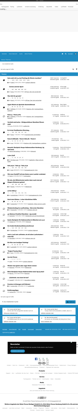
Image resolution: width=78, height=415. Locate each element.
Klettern (47, 408)
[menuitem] (70, 54)
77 (22, 98)
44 (12, 201)
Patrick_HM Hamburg (15, 151)
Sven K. (12, 100)
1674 (13, 80)
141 (22, 132)
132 (19, 167)
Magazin (8, 373)
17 (12, 157)
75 (17, 98)
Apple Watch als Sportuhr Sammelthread (21, 104)
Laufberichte (26, 126)
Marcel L (12, 273)
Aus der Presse (12, 257)
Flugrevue (41, 408)
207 (25, 184)
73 (12, 98)
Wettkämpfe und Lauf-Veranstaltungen (35, 216)
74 (15, 98)
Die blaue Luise (14, 160)
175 (25, 193)
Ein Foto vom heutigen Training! (17, 242)
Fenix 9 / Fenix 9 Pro (14, 115)
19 (17, 157)
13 (15, 141)
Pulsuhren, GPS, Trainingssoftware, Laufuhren (35, 143)
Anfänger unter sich (32, 210)
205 (19, 184)
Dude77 (13, 82)
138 (13, 132)
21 (22, 157)
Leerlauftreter (14, 195)
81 (12, 244)
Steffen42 (13, 109)
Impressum (21, 365)
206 (22, 184)
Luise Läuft (11, 155)
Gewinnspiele (45, 379)
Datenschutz (39, 329)
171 (13, 193)
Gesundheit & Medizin (30, 280)
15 (20, 141)
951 (25, 89)
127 (22, 228)
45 (15, 201)
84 (20, 244)
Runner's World (40, 410)
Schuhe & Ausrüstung (30, 6)
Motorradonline (71, 408)
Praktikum (42, 367)
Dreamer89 (14, 210)
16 (22, 141)
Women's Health (50, 410)
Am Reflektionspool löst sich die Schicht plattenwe (20, 319)
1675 (17, 80)
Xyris (61, 208)
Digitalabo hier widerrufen (52, 367)
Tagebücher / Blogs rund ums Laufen (37, 204)
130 (13, 167)
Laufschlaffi (13, 247)
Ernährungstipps (13, 290)
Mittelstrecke (28, 186)
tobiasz (62, 174)
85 (22, 244)
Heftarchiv (49, 384)
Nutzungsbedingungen (35, 365)
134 (25, 167)
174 (22, 193)
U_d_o (11, 126)
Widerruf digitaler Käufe (60, 373)
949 (19, 89)
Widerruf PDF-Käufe (73, 373)
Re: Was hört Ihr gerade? (51, 317)
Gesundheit (49, 6)
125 (16, 228)
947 (13, 89)
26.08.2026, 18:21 (48, 321)
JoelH (11, 261)
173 (19, 193)
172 (16, 193)
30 (12, 106)
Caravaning (29, 408)
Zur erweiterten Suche (7, 64)
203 (13, 184)
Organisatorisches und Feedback (32, 134)
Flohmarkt (33, 151)
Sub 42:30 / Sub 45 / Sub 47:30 (17, 165)
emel (12, 170)
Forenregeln (31, 329)
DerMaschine (14, 230)
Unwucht (62, 190)
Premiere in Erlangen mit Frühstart (18, 284)
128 (25, 228)
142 (25, 132)
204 (16, 184)
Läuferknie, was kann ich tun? (19, 277)
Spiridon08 (12, 216)
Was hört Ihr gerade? (14, 96)
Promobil (32, 410)
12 (12, 141)
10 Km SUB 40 (11, 191)
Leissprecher (14, 204)
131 (16, 167)
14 (17, 141)
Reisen (32, 373)
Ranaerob (12, 267)
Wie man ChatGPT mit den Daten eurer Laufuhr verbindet (26, 174)
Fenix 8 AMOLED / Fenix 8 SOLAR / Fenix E (21, 139)
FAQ (19, 329)
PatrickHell (12, 238)
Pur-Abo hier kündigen (46, 373)
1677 (24, 80)
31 (15, 106)
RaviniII (62, 155)
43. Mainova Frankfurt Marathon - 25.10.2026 (21, 214)
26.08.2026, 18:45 (12, 321)
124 (13, 228)
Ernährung (41, 6)
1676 (20, 80)
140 (19, 132)
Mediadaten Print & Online (38, 384)
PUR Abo (37, 373)
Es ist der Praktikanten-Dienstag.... (18, 130)
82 (15, 244)
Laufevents (19, 6)
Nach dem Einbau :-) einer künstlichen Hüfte (22, 199)
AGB (27, 365)
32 (17, 106)
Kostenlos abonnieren (18, 351)
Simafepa (62, 220)
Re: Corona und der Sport (13, 309)
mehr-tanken (54, 408)
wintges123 (12, 222)
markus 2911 (13, 292)
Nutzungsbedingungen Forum (50, 365)
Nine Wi (62, 271)
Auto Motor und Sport (14, 408)
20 (20, 157)
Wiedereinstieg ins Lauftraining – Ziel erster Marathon (25, 208)
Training (12, 6)
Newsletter (58, 379)
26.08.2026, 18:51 (14, 313)
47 (20, 201)
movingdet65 (63, 78)
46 (17, 201)
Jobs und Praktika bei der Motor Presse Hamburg (42, 390)
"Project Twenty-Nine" (14, 251)
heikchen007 (63, 242)
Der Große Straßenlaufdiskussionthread (20, 226)
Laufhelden (63, 6)
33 (20, 106)
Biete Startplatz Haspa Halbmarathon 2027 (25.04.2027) (25, 272)
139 (16, 132)
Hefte (37, 0)
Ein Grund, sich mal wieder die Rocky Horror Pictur (58, 319)
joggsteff (12, 280)
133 (22, 167)
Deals (52, 379)
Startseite (4, 329)
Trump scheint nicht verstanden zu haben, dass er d (58, 310)
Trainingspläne (5, 6)
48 (22, 201)
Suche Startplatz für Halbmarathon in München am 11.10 (26, 220)
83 (17, 244)
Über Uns (14, 365)
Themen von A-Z (36, 379)
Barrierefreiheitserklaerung (31, 367)
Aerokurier (4, 408)
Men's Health (62, 408)
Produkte (41, 0)
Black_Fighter (63, 104)
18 (15, 157)
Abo (13, 373)
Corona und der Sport (16, 87)
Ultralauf (29, 292)
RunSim (12, 186)
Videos (56, 6)
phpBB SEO (12, 332)
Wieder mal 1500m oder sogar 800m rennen (22, 266)
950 (22, 89)
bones (12, 92)
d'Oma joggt (63, 86)
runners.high (63, 214)
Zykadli (62, 180)
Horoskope (70, 6)
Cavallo (35, 408)
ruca (12, 143)
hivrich (11, 176)
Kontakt (9, 365)
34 (22, 106)
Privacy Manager (72, 365)
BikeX (23, 408)
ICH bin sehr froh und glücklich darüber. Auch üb (20, 310)
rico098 (62, 277)
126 (19, 228)
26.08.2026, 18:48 (49, 313)
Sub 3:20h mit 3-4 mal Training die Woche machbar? (24, 78)
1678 (28, 80)
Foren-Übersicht (13, 329)
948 (16, 89)
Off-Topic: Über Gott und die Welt (33, 92)
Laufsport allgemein (30, 82)
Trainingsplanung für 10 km (31, 170)
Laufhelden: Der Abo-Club (22, 373)
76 (20, 98)
